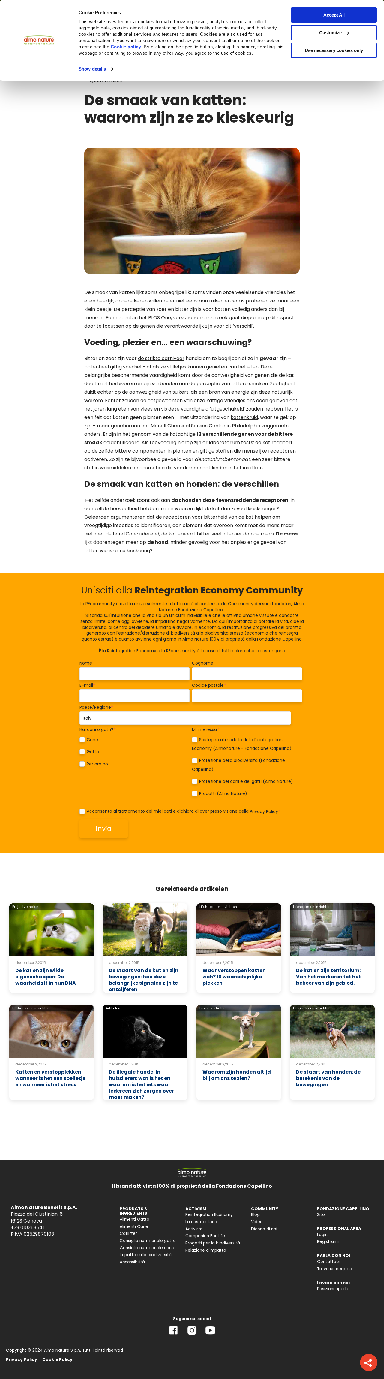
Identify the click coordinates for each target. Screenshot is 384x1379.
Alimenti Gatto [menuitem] (134, 1219)
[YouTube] (210, 1335)
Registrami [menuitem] (328, 1241)
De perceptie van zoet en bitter (151, 309)
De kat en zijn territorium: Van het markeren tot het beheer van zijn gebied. (328, 977)
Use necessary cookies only (334, 50)
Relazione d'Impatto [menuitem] (205, 1250)
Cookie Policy (57, 1359)
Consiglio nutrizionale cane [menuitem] (147, 1248)
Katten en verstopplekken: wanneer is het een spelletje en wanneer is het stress (50, 1078)
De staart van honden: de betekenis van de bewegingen (328, 1078)
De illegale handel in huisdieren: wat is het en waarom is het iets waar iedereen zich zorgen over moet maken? (141, 1084)
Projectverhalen (25, 906)
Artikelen (113, 1008)
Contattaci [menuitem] (328, 1262)
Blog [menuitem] (255, 1214)
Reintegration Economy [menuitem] (209, 1214)
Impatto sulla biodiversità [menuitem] (146, 1255)
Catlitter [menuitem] (128, 1233)
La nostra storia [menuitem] (201, 1222)
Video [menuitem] (257, 1222)
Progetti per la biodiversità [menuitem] (212, 1243)
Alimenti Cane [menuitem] (134, 1226)
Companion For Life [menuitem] (205, 1236)
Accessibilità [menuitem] (132, 1262)
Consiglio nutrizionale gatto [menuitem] (148, 1241)
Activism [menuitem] (193, 1229)
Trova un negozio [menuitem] (334, 1269)
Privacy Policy (264, 812)
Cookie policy (126, 46)
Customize (330, 32)
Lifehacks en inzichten (218, 906)
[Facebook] (173, 1335)
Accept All (334, 14)
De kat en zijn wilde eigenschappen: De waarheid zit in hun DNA (45, 977)
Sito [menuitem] (321, 1214)
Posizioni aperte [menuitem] (333, 1289)
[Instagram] (192, 1335)
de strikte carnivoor (161, 358)
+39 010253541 (27, 1227)
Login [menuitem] (322, 1235)
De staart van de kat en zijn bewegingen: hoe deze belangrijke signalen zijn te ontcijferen (143, 980)
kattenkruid (244, 417)
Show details (92, 68)
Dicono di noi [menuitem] (264, 1229)
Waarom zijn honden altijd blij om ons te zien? (236, 1075)
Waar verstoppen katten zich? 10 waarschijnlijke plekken (234, 977)
